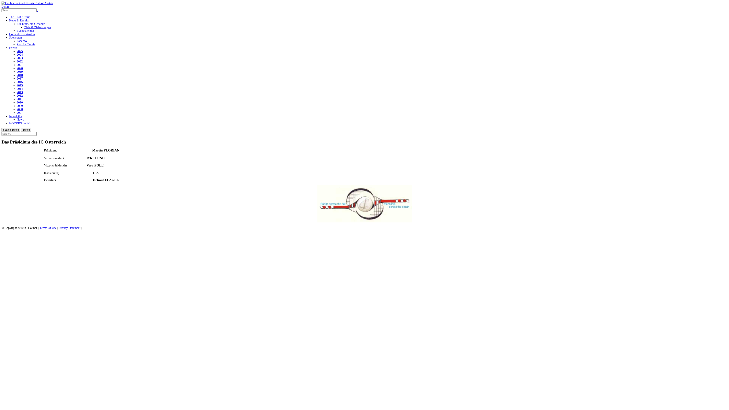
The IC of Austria (19, 17)
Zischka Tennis (26, 44)
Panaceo (22, 41)
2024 (20, 54)
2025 (20, 51)
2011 (20, 99)
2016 (20, 82)
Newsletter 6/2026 (20, 123)
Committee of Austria (22, 34)
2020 (20, 68)
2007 (20, 112)
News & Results (19, 20)
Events (13, 47)
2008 (20, 109)
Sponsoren (15, 37)
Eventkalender (25, 30)
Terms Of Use (48, 227)
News (20, 119)
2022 (20, 61)
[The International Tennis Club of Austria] (27, 3)
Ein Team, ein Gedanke (31, 23)
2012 (20, 95)
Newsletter (15, 116)
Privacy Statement (69, 227)
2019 (20, 71)
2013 (20, 92)
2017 (20, 78)
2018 (20, 75)
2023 (20, 58)
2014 (20, 88)
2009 (20, 105)
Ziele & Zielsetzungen (37, 27)
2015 (20, 85)
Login (5, 6)
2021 (20, 64)
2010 (20, 102)
